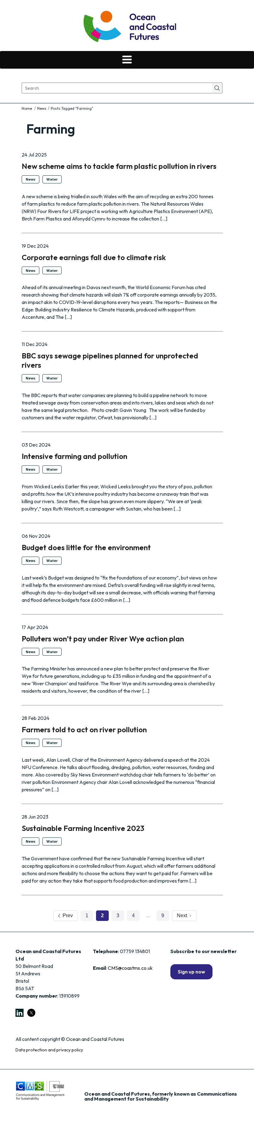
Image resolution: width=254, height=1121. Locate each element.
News (41, 108)
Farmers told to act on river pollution (84, 729)
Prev (66, 915)
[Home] (27, 108)
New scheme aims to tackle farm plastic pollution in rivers (119, 166)
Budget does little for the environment (86, 547)
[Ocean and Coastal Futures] (129, 27)
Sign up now (191, 972)
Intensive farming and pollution (74, 456)
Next (183, 915)
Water (52, 179)
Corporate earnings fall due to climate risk (94, 257)
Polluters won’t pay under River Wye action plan (103, 638)
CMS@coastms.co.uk (130, 968)
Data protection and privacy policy (49, 1050)
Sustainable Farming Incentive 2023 (83, 828)
